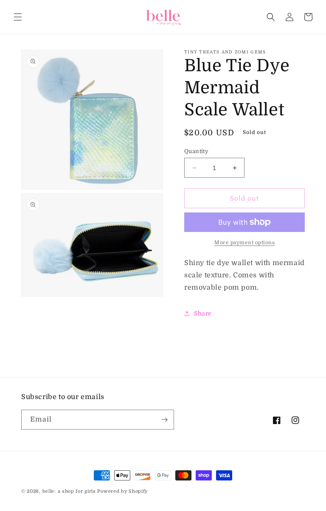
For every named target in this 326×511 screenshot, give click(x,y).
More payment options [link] (244, 243)
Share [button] (203, 313)
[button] (17, 17)
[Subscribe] (164, 420)
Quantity (196, 151)
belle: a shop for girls (69, 491)
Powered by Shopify (122, 491)
